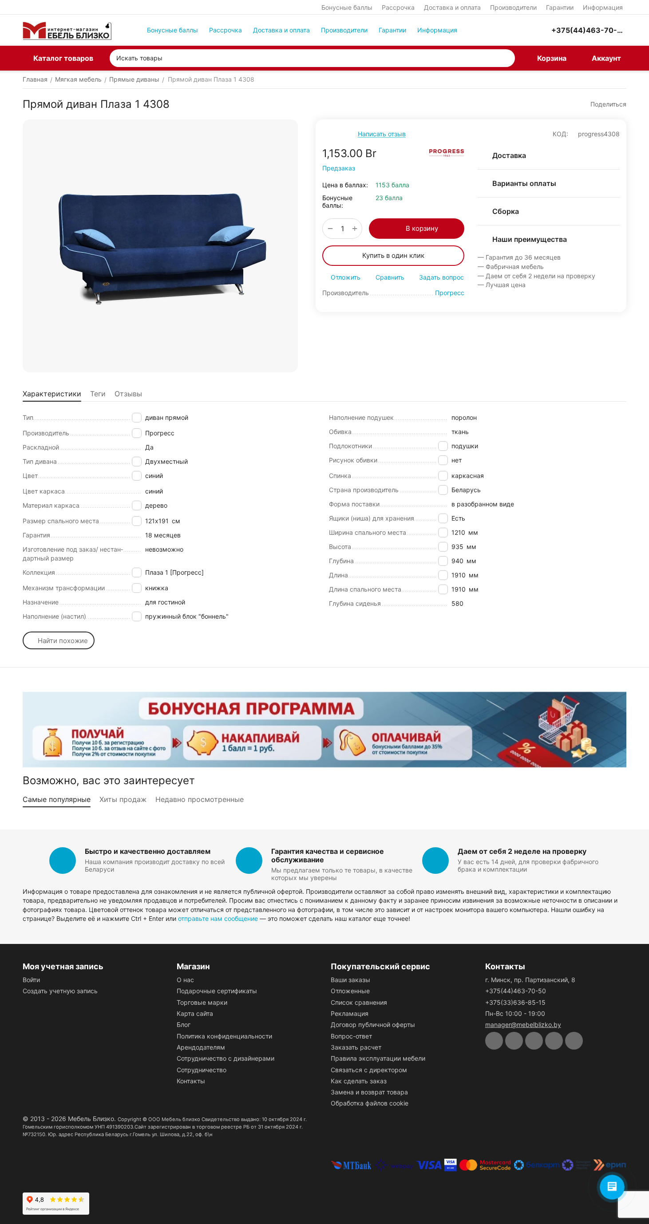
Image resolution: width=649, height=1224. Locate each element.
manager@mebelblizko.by (523, 1024)
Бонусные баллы (346, 7)
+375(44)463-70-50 (515, 991)
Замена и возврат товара (369, 1092)
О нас (185, 979)
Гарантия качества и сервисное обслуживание (327, 855)
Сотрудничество (201, 1070)
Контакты (191, 1081)
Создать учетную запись (60, 991)
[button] (604, 104)
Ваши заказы (350, 979)
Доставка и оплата (452, 7)
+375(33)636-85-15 (515, 1002)
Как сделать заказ (359, 1081)
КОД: (560, 134)
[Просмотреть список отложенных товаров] (519, 30)
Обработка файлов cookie (369, 1103)
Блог (183, 1024)
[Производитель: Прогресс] (446, 152)
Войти (31, 979)
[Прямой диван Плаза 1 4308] (160, 245)
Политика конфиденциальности (224, 1036)
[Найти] (506, 58)
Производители (513, 7)
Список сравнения (359, 1002)
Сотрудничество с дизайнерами (225, 1058)
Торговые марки (202, 1002)
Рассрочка (398, 7)
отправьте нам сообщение (218, 918)
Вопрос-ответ (351, 1036)
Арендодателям (201, 1047)
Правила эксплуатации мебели (378, 1058)
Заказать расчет (356, 1047)
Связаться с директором (369, 1070)
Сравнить (390, 277)
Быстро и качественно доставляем (147, 851)
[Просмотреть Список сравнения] (497, 30)
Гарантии (560, 7)
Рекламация (349, 1013)
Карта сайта (195, 1013)
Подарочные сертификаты (217, 991)
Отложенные (350, 991)
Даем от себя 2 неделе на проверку (522, 851)
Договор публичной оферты (373, 1024)
